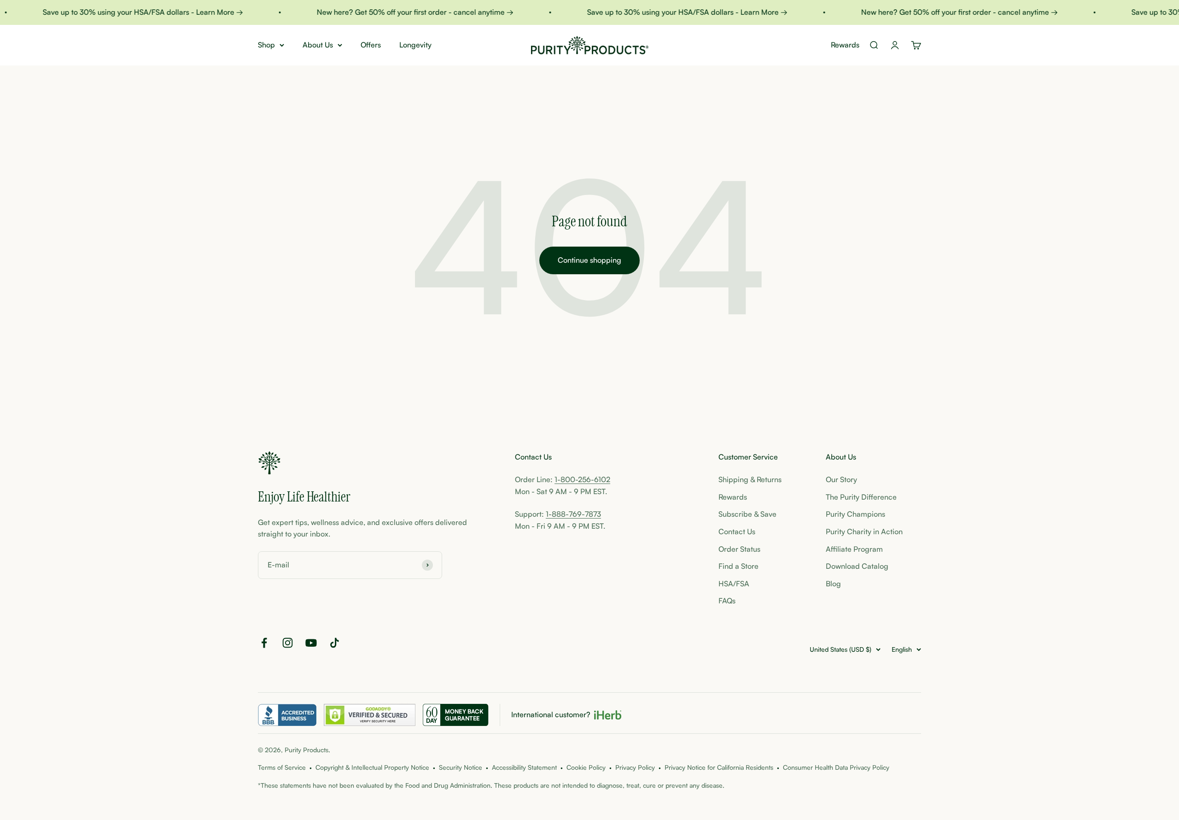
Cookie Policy (586, 767)
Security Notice (460, 767)
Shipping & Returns (750, 479)
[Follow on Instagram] (287, 643)
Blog (833, 583)
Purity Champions (855, 514)
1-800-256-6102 (582, 479)
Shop (266, 44)
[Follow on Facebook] (264, 643)
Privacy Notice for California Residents (719, 767)
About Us (318, 44)
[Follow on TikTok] (334, 643)
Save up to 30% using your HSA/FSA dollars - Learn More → (129, 12)
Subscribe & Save (747, 514)
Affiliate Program (854, 549)
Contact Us (736, 531)
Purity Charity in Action (864, 531)
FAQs (726, 600)
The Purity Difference (861, 496)
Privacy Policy (635, 767)
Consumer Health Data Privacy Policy (836, 767)
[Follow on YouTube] (311, 643)
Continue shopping (589, 260)
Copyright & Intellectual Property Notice (372, 767)
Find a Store (738, 566)
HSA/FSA (733, 583)
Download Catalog (857, 566)
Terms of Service (282, 767)
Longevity (415, 44)
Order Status (739, 549)
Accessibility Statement (524, 767)
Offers (371, 44)
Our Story (841, 479)
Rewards (845, 44)
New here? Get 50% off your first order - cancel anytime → (401, 12)
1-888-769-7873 (573, 514)
